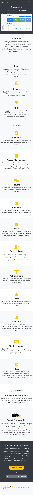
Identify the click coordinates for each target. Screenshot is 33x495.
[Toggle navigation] (29, 2)
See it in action (16, 468)
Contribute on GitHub (15, 476)
